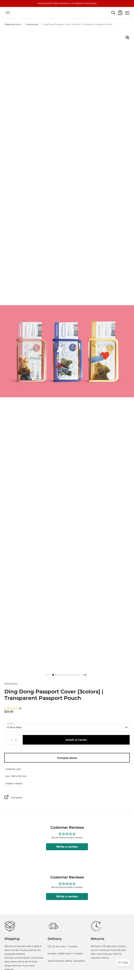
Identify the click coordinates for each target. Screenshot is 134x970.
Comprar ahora (67, 758)
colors (10, 723)
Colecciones (31, 24)
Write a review (67, 846)
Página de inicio (12, 24)
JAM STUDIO (11, 683)
